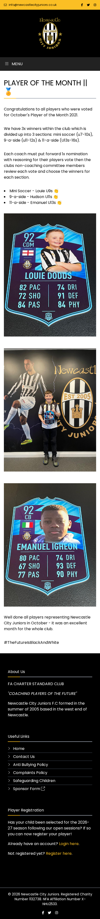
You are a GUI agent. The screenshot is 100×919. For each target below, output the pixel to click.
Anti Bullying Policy (30, 764)
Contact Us (23, 756)
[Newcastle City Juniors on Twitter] (88, 5)
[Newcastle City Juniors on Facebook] (82, 5)
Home (18, 748)
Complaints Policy (29, 772)
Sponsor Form (26, 789)
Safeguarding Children (33, 780)
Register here (59, 853)
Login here (69, 843)
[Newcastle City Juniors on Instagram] (95, 5)
